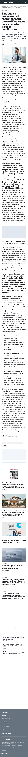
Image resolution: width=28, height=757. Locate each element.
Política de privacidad (17, 747)
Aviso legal (10, 747)
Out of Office (5, 726)
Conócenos (13, 745)
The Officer (6, 740)
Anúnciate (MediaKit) (6, 745)
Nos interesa (19, 745)
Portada (3, 6)
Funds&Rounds (6, 733)
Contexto (4, 722)
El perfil (4, 445)
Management (6, 719)
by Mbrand (4, 750)
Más (3, 730)
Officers (4, 715)
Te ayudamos (4, 747)
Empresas (4, 10)
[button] (2, 2)
